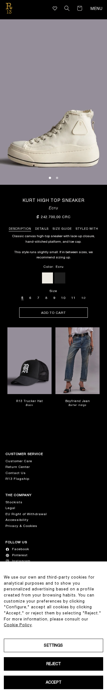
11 (73, 298)
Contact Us (15, 473)
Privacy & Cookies (21, 526)
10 (63, 298)
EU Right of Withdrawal (26, 514)
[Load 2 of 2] (57, 178)
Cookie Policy (18, 625)
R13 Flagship (17, 479)
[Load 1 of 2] (50, 178)
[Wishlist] (55, 8)
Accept (53, 682)
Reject (53, 664)
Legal (10, 508)
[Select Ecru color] (47, 277)
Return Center (17, 467)
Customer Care (18, 461)
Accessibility (17, 520)
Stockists (13, 502)
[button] (66, 8)
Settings (53, 645)
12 (83, 297)
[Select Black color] (59, 277)
